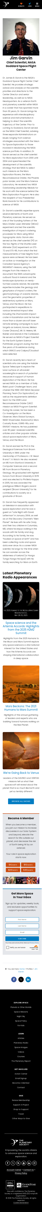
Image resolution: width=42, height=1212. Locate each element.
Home (22, 969)
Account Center (14, 1170)
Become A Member (21, 1083)
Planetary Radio (21, 1042)
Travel (21, 1114)
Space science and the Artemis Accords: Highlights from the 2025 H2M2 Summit (21, 628)
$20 (13, 869)
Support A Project (21, 1104)
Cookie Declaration (21, 1203)
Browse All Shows (21, 801)
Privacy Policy (34, 943)
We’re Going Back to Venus (21, 773)
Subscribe (22, 939)
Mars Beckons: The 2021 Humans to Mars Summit (21, 708)
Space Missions (21, 1011)
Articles (21, 1038)
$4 (13, 864)
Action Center (21, 1073)
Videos (21, 1052)
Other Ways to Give (21, 1118)
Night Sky (21, 1016)
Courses (21, 1056)
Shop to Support (21, 1109)
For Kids (21, 1025)
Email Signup (21, 1078)
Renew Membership (21, 1100)
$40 (28, 869)
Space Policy (21, 1021)
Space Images (21, 1047)
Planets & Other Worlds (21, 1007)
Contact (21, 1087)
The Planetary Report (21, 1061)
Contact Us (28, 1170)
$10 (28, 864)
